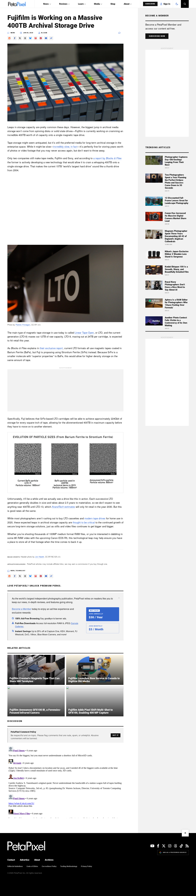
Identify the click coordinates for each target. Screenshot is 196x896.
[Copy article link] (51, 38)
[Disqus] (65, 782)
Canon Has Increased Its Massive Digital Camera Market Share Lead (175, 217)
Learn (81, 4)
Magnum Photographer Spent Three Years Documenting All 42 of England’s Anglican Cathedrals (176, 236)
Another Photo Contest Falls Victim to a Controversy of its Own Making (176, 321)
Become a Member (21, 609)
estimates (63, 506)
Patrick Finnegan (23, 324)
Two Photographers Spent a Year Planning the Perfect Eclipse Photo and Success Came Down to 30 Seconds (175, 181)
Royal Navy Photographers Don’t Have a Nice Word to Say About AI (175, 286)
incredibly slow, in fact (65, 146)
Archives (49, 860)
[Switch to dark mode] (177, 4)
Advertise (24, 860)
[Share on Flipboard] (36, 38)
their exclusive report (51, 348)
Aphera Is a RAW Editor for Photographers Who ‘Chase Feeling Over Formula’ (176, 303)
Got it (116, 735)
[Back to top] (185, 833)
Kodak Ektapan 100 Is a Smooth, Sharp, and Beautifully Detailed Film (177, 269)
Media (97, 4)
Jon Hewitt (39, 556)
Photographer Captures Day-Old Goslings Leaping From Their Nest (176, 161)
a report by (107, 158)
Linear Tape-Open (84, 332)
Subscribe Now (157, 36)
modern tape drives (94, 518)
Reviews (63, 4)
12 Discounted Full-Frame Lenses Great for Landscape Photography (176, 200)
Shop (112, 4)
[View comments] (121, 33)
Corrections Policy (49, 866)
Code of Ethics (32, 866)
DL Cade (44, 33)
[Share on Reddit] (9, 38)
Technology (20, 570)
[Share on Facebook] (15, 38)
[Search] (185, 4)
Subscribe (150, 4)
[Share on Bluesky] (30, 38)
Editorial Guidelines (15, 866)
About (126, 4)
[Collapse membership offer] (119, 598)
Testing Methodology (68, 866)
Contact (11, 860)
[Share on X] (20, 38)
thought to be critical (84, 522)
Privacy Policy (86, 866)
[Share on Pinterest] (41, 38)
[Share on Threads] (25, 38)
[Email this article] (46, 38)
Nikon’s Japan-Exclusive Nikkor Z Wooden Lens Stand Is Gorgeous (176, 254)
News (46, 4)
